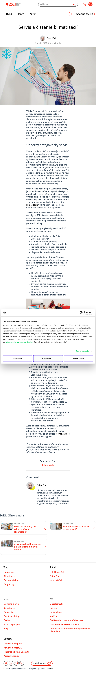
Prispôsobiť (47, 358)
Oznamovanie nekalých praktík (64, 624)
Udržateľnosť (56, 612)
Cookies (50, 669)
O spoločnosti (56, 604)
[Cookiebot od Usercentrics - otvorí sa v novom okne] (81, 313)
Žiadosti (7, 620)
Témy (21, 14)
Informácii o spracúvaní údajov (19, 342)
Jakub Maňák (56, 580)
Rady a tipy (9, 584)
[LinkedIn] (16, 663)
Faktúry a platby (11, 616)
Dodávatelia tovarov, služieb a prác (66, 620)
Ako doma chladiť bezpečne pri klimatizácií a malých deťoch (27, 547)
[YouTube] (21, 663)
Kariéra (53, 616)
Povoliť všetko (78, 358)
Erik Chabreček (57, 572)
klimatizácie (61, 434)
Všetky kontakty (11, 656)
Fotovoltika (9, 572)
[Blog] (13, 4)
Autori (33, 14)
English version (39, 663)
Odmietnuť (17, 358)
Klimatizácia (9, 608)
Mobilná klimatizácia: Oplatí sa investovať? (76, 528)
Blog (6, 628)
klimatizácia (32, 205)
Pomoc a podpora (12, 624)
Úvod (9, 14)
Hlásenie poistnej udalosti (16, 652)
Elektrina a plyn (11, 604)
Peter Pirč (54, 576)
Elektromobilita (11, 580)
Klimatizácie (48, 465)
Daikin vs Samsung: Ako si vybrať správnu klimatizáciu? (26, 529)
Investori (54, 608)
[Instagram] (11, 663)
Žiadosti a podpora (13, 643)
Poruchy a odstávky (13, 648)
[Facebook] (6, 663)
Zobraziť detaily (82, 351)
